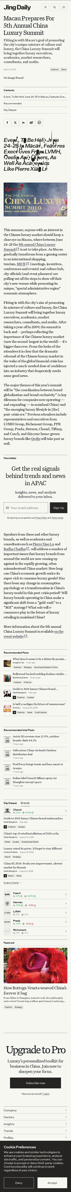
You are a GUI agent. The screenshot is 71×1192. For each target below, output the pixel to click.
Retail (7, 842)
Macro (7, 857)
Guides (30, 697)
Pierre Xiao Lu (43, 544)
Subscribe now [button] (35, 1083)
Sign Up (58, 508)
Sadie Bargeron (20, 692)
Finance (27, 682)
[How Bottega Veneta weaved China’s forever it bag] (35, 965)
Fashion (55, 69)
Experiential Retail (30, 842)
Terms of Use (57, 518)
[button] (45, 7)
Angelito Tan (18, 662)
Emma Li (17, 707)
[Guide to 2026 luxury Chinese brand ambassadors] (7, 693)
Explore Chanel (11, 882)
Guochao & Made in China (46, 667)
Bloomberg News (20, 677)
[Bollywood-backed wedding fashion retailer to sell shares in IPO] (7, 678)
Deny (18, 1183)
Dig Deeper (10, 109)
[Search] (54, 7)
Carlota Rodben (11, 852)
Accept (52, 1183)
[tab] (25, 803)
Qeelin (35, 438)
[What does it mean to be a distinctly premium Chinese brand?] (7, 663)
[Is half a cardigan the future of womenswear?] (7, 708)
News (63, 69)
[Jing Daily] (17, 8)
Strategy (28, 667)
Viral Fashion (41, 712)
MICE (21, 264)
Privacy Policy (41, 518)
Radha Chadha (14, 549)
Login (46, 1093)
